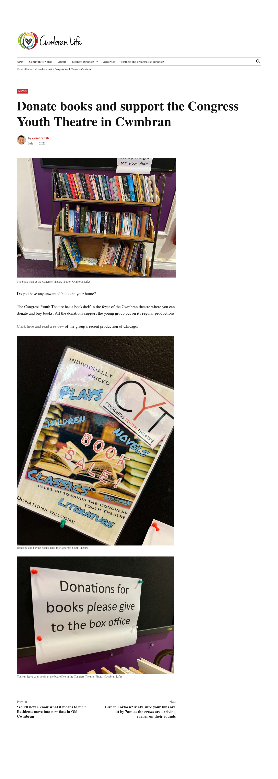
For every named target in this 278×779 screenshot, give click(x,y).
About (62, 61)
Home (20, 69)
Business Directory (83, 61)
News (20, 61)
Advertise (109, 61)
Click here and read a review (40, 326)
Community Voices (40, 61)
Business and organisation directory (142, 61)
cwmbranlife (40, 138)
